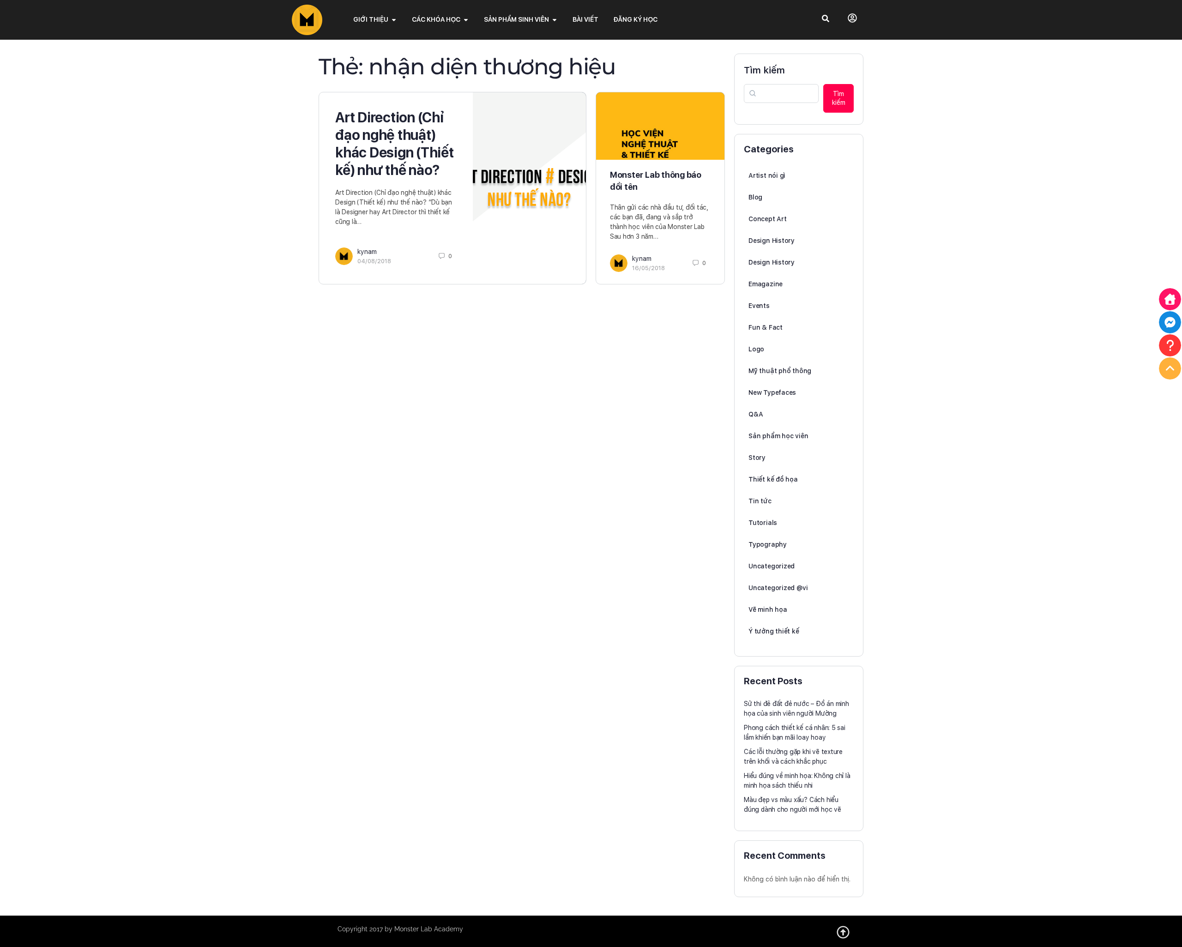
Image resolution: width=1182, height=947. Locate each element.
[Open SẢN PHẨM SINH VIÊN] (554, 19)
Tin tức (760, 501)
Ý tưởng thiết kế (773, 631)
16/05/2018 (648, 268)
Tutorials (762, 522)
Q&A (755, 414)
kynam (367, 251)
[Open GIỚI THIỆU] (394, 19)
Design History (771, 240)
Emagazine (765, 284)
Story (757, 457)
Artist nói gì (766, 175)
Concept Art (767, 219)
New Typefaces (772, 392)
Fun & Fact (765, 327)
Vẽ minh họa (767, 609)
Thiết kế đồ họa (773, 479)
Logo (756, 349)
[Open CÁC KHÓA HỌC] (466, 19)
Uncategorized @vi (778, 587)
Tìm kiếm (764, 70)
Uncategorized (771, 566)
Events (759, 305)
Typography (767, 544)
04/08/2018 (374, 261)
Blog (755, 197)
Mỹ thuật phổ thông (779, 370)
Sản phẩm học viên (778, 436)
